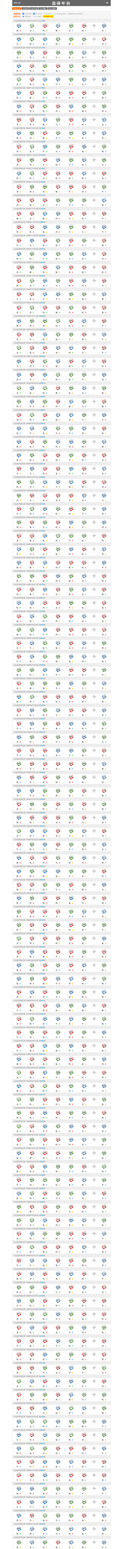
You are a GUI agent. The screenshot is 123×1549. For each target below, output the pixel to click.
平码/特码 (28, 13)
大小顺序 (38, 16)
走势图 (25, 8)
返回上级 (17, 2)
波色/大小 (49, 13)
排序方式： (18, 16)
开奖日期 (33, 8)
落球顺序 (28, 16)
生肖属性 (43, 8)
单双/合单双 (61, 13)
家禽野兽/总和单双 (76, 13)
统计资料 (52, 8)
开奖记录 (16, 8)
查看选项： (18, 13)
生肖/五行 (38, 13)
